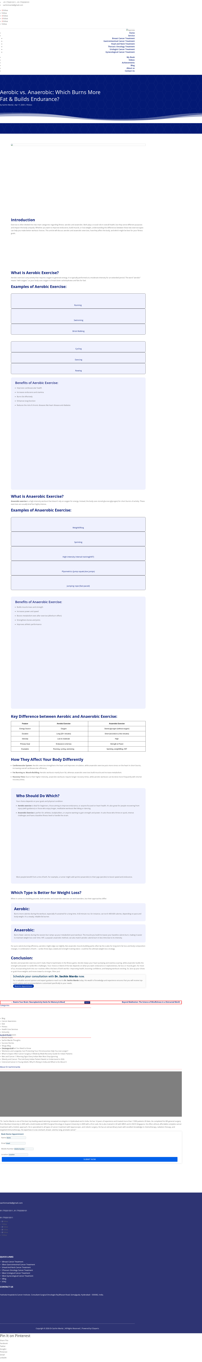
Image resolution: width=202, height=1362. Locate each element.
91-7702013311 (6, 1210)
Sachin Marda (7, 105)
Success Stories (8, 1043)
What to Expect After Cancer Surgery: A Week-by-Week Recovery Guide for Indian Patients (37, 1054)
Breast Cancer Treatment (123, 38)
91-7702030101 (20, 1210)
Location (4, 1154)
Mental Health (7, 1037)
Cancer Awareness (9, 1021)
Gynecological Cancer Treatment (120, 52)
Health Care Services (10, 1029)
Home (132, 33)
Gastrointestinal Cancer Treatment (119, 41)
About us (131, 68)
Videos (132, 60)
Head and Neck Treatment (123, 44)
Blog (133, 65)
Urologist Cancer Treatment (122, 49)
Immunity (5, 1032)
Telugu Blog (6, 1046)
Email (3, 1143)
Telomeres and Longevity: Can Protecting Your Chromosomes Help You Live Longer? (35, 1051)
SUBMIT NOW (90, 1159)
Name (3, 1137)
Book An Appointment (23, 986)
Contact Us (130, 71)
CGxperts (95, 1328)
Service (131, 35)
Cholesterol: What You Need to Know (16, 1048)
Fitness (29, 105)
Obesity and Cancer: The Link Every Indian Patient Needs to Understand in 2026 (33, 1059)
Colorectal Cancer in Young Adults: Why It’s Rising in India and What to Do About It (34, 1062)
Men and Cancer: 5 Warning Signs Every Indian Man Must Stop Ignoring (30, 1056)
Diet (3, 1024)
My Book (131, 57)
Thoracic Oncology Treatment (121, 46)
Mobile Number (7, 1149)
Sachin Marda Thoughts (11, 1040)
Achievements (128, 62)
